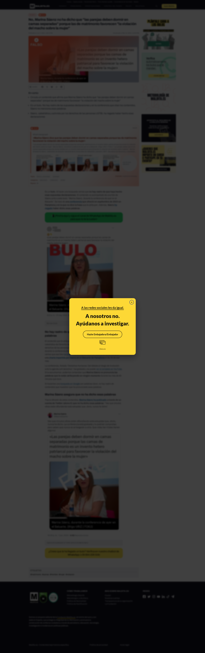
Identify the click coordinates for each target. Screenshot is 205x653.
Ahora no (102, 349)
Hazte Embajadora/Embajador (102, 334)
